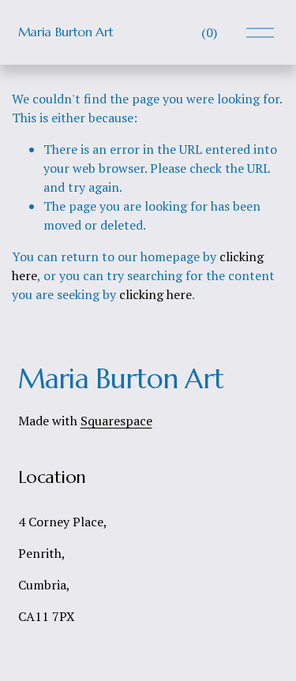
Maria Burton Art (66, 31)
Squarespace (116, 420)
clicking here (155, 294)
